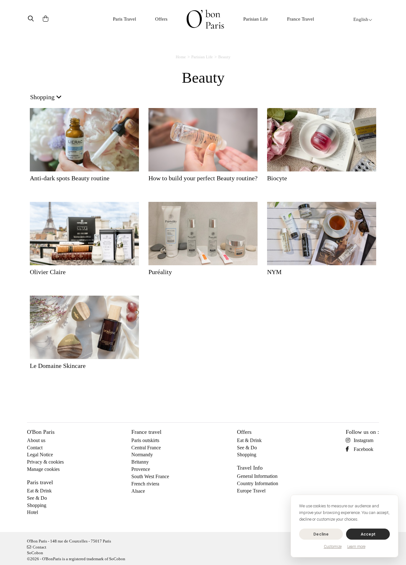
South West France (150, 476)
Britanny (140, 462)
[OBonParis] (205, 19)
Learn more (356, 546)
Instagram (363, 440)
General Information (257, 476)
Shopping (36, 505)
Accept (368, 534)
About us (36, 440)
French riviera (145, 483)
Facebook (363, 449)
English (360, 19)
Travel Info (250, 468)
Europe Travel (251, 490)
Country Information (257, 483)
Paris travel (40, 482)
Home (181, 57)
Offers (161, 19)
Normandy (142, 454)
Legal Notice (40, 454)
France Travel (300, 19)
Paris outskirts (145, 440)
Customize (333, 546)
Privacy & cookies (45, 462)
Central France (146, 447)
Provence (140, 469)
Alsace (138, 491)
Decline (321, 534)
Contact (35, 447)
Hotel (32, 512)
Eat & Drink (39, 490)
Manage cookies (43, 469)
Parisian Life (255, 19)
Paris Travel (124, 19)
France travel (146, 432)
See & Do (37, 498)
